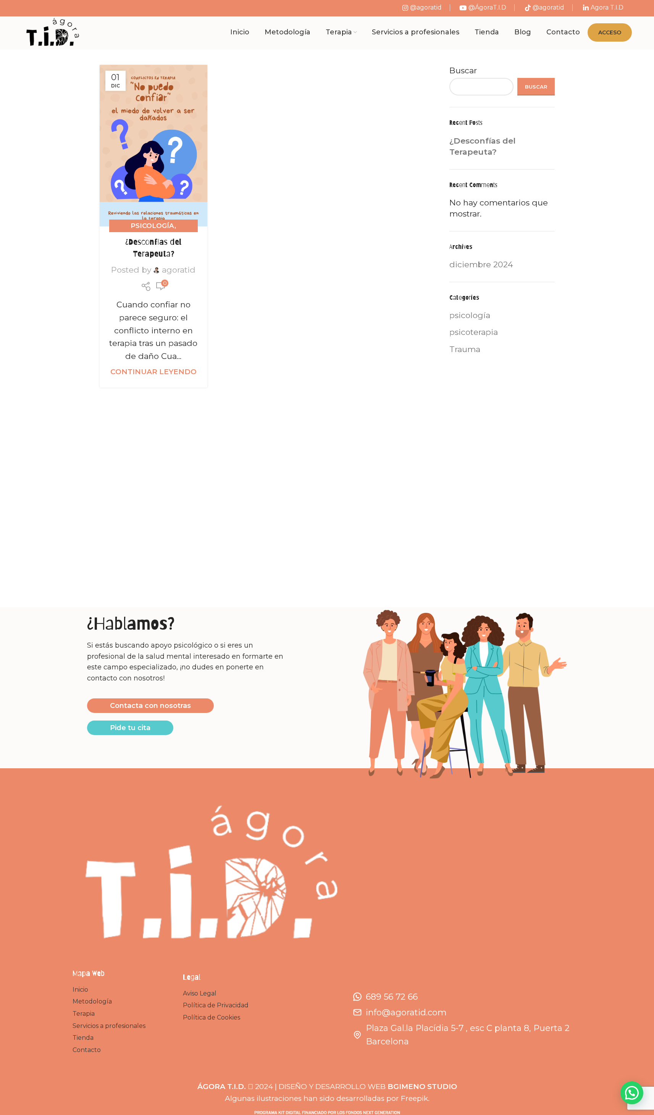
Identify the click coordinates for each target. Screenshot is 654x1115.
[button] (631, 1092)
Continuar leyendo (153, 371)
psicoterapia (473, 332)
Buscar (463, 70)
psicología (152, 225)
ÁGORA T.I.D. (221, 1086)
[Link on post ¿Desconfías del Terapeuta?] (153, 145)
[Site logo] (52, 32)
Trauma (464, 349)
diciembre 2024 (481, 264)
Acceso (609, 32)
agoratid (178, 270)
